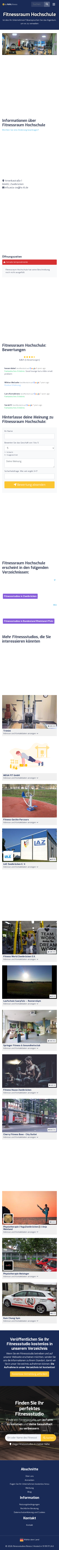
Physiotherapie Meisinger (16, 1273)
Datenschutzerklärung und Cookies (29, 1512)
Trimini (7, 731)
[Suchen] (47, 4)
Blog (29, 1492)
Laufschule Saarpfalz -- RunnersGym (22, 1001)
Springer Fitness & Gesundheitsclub (21, 1045)
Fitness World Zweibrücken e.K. (19, 956)
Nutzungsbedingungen (29, 1504)
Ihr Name (8, 431)
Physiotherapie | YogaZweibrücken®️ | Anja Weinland (25, 1228)
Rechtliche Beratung (29, 1508)
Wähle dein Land (31, 1539)
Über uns (29, 1476)
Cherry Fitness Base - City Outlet (20, 1134)
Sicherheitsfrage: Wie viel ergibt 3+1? (21, 471)
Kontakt (29, 1525)
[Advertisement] (29, 86)
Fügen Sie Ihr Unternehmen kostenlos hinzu (29, 1484)
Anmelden (29, 1480)
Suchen (50, 1437)
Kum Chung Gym (11, 1318)
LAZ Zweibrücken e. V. (14, 864)
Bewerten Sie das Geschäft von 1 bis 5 (21, 442)
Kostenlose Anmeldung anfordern (29, 1374)
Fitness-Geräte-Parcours (16, 819)
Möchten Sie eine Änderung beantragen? (20, 130)
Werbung (29, 1488)
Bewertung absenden (30, 485)
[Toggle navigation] (54, 4)
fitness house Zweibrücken (17, 1090)
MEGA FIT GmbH (11, 775)
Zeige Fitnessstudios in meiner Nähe (31, 1444)
